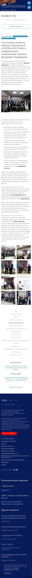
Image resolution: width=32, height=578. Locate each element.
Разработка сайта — (8, 469)
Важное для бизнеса (16, 320)
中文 (16, 400)
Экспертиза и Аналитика (8, 451)
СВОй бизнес (16, 352)
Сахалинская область (8, 38)
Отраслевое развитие (16, 326)
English (11, 400)
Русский (4, 400)
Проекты (3, 464)
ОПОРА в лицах (16, 331)
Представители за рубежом (12, 504)
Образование (5, 462)
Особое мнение (16, 337)
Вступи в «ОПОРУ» (9, 433)
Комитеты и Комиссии (7, 446)
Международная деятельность (16, 328)
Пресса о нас (16, 334)
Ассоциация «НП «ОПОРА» (8, 441)
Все (16, 311)
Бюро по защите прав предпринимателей (16, 340)
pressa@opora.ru (5, 549)
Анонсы (16, 317)
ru (29, 7)
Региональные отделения (11, 502)
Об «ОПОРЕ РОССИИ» (7, 438)
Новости (7, 20)
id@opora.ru (5, 490)
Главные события (16, 314)
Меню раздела (16, 26)
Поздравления (16, 346)
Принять (7, 573)
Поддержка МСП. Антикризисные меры (16, 349)
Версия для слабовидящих (9, 10)
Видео (16, 343)
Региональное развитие (18, 20)
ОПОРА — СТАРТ (16, 355)
